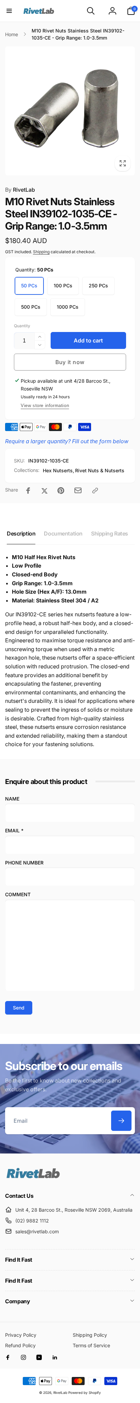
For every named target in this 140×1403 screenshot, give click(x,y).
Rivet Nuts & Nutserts (99, 470)
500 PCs (30, 307)
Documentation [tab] (63, 533)
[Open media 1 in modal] (70, 110)
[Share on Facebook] (28, 490)
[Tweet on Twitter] (44, 490)
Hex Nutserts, (58, 470)
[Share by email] (78, 490)
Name (12, 799)
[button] (9, 10)
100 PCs (63, 285)
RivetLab (20, 189)
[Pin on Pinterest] (60, 490)
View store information (45, 405)
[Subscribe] (121, 1121)
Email (14, 830)
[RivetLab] (33, 1177)
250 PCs (98, 285)
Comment (18, 894)
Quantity (22, 326)
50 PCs (29, 285)
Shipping (41, 251)
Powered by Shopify (84, 1392)
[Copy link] (95, 490)
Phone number (24, 862)
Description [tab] (21, 533)
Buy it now (70, 362)
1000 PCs (67, 307)
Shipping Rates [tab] (109, 533)
